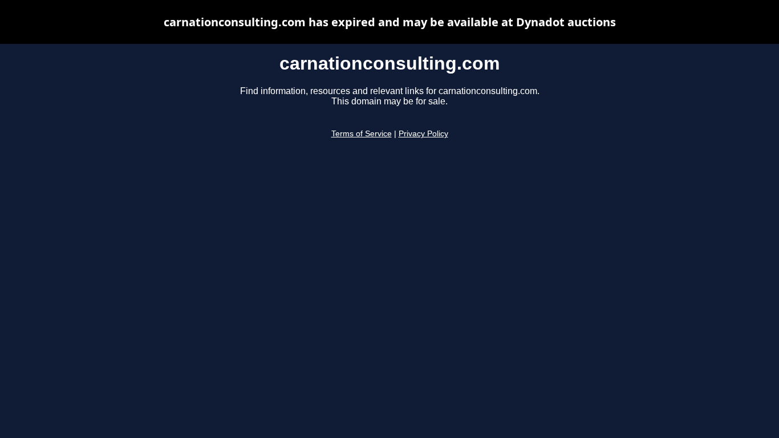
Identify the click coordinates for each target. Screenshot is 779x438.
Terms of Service (361, 133)
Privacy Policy (423, 133)
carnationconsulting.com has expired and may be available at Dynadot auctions (390, 22)
